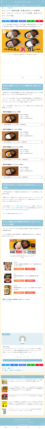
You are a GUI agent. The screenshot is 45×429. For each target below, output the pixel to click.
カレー (7, 370)
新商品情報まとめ (16, 5)
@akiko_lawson (22, 197)
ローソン (16, 7)
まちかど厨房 (15, 370)
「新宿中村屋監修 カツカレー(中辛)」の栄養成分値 (14, 124)
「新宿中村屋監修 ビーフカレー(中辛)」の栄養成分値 (15, 142)
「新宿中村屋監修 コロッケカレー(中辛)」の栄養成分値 (15, 159)
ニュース (3, 5)
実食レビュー (25, 5)
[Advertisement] (22, 65)
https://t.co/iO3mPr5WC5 (11, 209)
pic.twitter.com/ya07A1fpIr (23, 209)
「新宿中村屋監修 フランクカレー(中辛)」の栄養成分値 (15, 177)
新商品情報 (8, 5)
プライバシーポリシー (21, 422)
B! (22, 21)
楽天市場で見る (30, 280)
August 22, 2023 (18, 213)
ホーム (4, 7)
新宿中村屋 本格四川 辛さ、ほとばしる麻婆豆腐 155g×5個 (26, 275)
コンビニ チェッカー (22, 2)
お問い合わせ (30, 422)
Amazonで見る (19, 280)
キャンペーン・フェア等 (34, 5)
